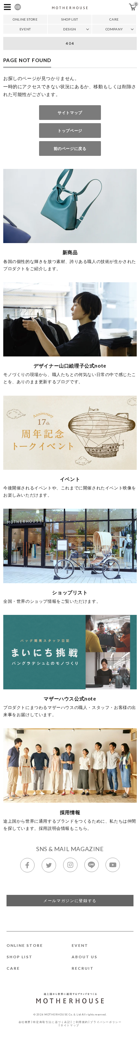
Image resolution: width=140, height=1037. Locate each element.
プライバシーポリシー (105, 1022)
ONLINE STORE (25, 19)
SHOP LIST (69, 19)
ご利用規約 (80, 1022)
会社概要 (25, 1022)
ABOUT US (84, 956)
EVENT (25, 29)
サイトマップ (70, 112)
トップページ (70, 130)
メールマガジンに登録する (70, 900)
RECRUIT (83, 968)
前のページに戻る (70, 148)
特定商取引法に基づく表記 (51, 1022)
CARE (114, 19)
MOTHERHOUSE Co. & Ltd (62, 1014)
